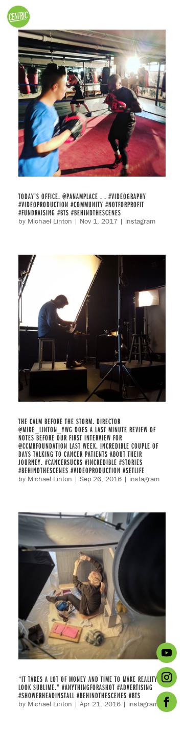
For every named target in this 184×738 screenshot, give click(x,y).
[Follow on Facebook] (166, 702)
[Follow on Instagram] (166, 677)
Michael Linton (50, 221)
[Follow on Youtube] (166, 653)
